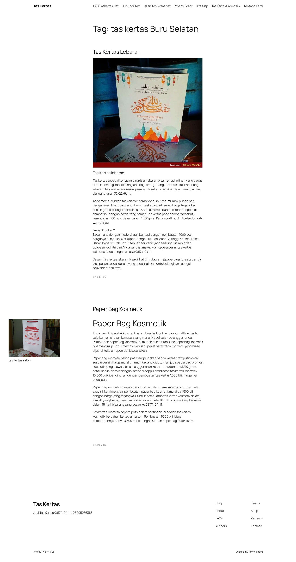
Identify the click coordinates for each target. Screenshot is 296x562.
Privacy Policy (183, 6)
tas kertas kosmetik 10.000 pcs (153, 400)
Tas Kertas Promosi (225, 6)
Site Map (202, 6)
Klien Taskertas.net (157, 6)
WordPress (257, 551)
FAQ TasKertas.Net (106, 6)
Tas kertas (110, 259)
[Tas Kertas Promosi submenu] (239, 6)
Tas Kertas (42, 6)
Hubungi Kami (131, 6)
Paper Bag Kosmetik (117, 309)
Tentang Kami (253, 6)
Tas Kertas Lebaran (117, 52)
